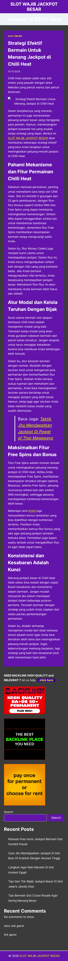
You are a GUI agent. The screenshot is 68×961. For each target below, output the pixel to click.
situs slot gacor (14, 926)
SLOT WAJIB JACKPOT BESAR (40, 956)
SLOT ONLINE (15, 36)
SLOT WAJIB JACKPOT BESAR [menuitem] (28, 138)
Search (8, 812)
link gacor (10, 934)
